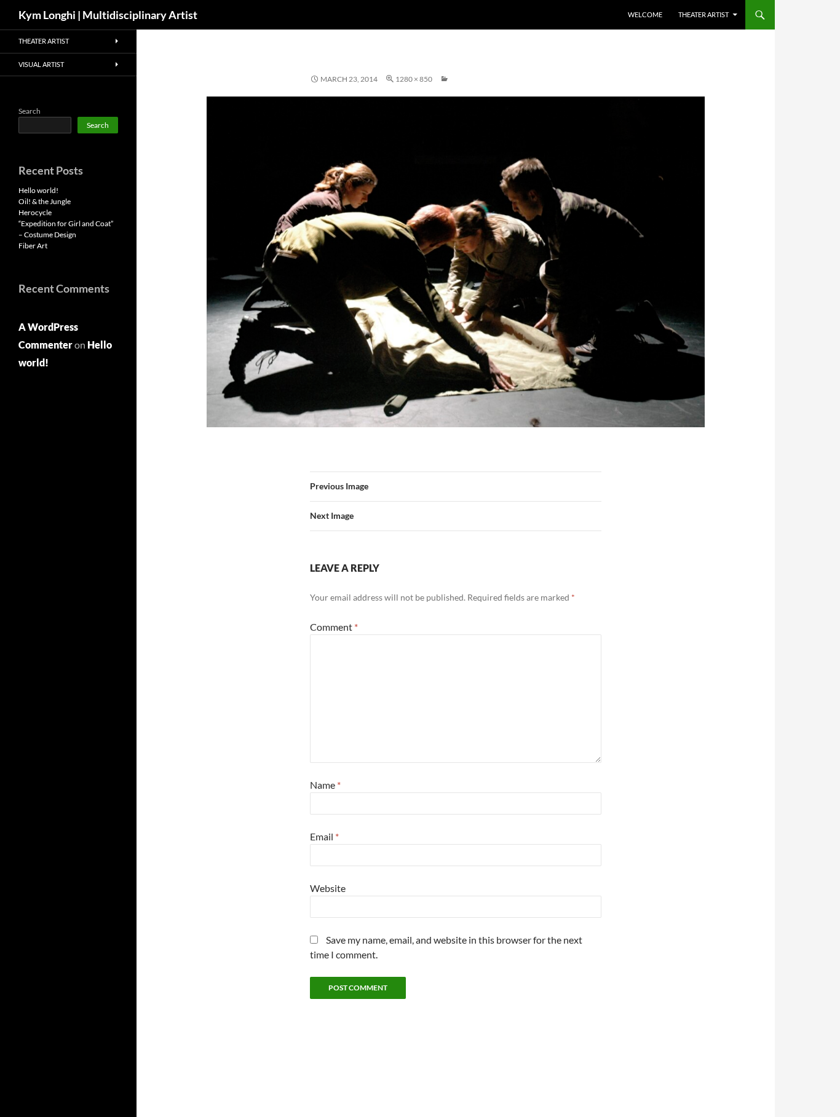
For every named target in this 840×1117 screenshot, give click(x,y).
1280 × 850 (413, 79)
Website (328, 888)
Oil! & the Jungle (44, 201)
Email (324, 836)
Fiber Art (32, 245)
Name (325, 785)
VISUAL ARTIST (41, 64)
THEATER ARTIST (703, 14)
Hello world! (38, 190)
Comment (334, 627)
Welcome (645, 14)
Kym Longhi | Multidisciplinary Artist (107, 15)
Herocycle (35, 212)
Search (29, 111)
